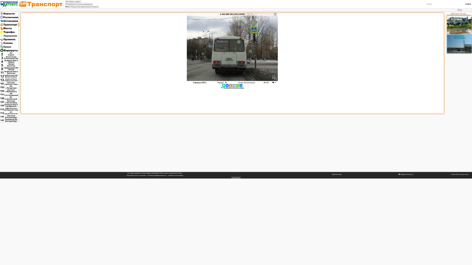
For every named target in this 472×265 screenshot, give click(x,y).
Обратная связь (337, 174)
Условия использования (175, 175)
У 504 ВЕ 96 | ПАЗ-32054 (459, 33)
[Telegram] (234, 85)
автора (179, 173)
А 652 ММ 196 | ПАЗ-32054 (232, 14)
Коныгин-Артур (249, 83)
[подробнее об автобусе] (275, 14)
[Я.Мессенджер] (223, 85)
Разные (94, 7)
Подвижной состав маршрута (79, 4)
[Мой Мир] (240, 85)
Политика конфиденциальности (157, 175)
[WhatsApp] (237, 85)
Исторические (84, 7)
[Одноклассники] (230, 85)
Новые (74, 7)
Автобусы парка (73, 2)
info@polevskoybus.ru (406, 174)
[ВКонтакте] (227, 85)
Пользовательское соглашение (136, 175)
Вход (460, 10)
